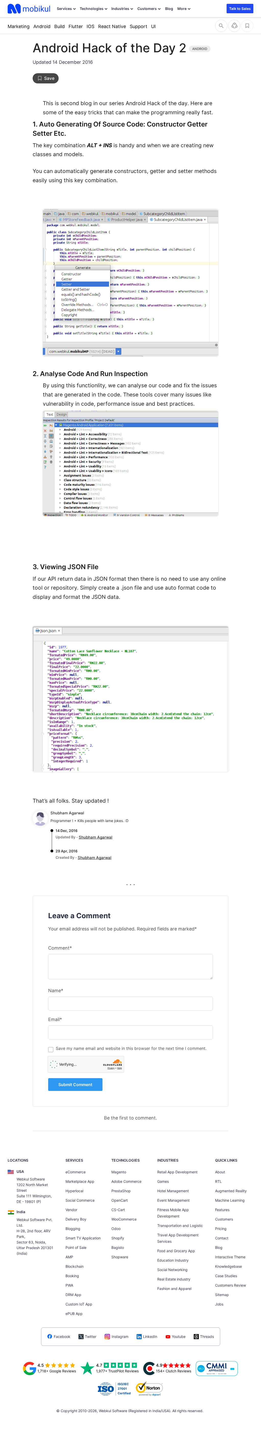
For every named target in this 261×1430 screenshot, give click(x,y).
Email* (55, 1019)
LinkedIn (150, 1336)
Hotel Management (173, 1191)
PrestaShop (121, 1191)
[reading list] (247, 26)
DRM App (73, 1294)
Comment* (60, 948)
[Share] (234, 26)
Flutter (76, 26)
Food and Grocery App (176, 1251)
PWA (69, 1285)
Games (163, 1181)
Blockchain (75, 1266)
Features (222, 1210)
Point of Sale (76, 1247)
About (220, 1172)
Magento (118, 1172)
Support (138, 26)
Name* (55, 990)
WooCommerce (124, 1219)
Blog (169, 8)
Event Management (173, 1200)
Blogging (73, 1228)
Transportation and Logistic (180, 1225)
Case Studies (226, 1276)
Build (59, 26)
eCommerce (76, 1172)
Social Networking (172, 1269)
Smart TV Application (83, 1238)
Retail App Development (177, 1172)
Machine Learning (230, 1200)
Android (41, 26)
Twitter (90, 1336)
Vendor (71, 1210)
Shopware (119, 1257)
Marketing (19, 26)
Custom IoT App (79, 1304)
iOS (90, 26)
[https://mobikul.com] (29, 9)
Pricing (221, 1228)
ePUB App (74, 1313)
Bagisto (117, 1247)
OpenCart (119, 1200)
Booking (72, 1276)
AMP (69, 1257)
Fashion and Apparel (174, 1288)
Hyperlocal (74, 1191)
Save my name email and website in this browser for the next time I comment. (131, 1048)
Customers (147, 8)
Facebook (62, 1336)
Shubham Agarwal (67, 813)
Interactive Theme (230, 1257)
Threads (207, 1336)
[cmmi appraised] (217, 1368)
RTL (218, 1181)
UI (153, 26)
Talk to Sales (240, 8)
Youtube (179, 1336)
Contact (221, 1238)
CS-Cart (118, 1210)
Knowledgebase (228, 1266)
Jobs (219, 1304)
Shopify (117, 1238)
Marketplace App (80, 1181)
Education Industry (173, 1260)
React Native (112, 26)
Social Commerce (80, 1200)
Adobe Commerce (126, 1181)
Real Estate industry (173, 1279)
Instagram (120, 1336)
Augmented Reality (231, 1191)
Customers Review (230, 1285)
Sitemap (222, 1294)
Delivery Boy (76, 1219)
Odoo (116, 1228)
